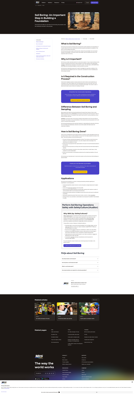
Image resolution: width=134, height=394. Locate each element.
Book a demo (64, 359)
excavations (93, 195)
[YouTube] (45, 373)
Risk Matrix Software (54, 337)
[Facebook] (51, 373)
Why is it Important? (39, 43)
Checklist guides (65, 374)
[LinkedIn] (49, 373)
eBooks (63, 379)
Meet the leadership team (87, 376)
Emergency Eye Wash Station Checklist (91, 337)
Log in (88, 2)
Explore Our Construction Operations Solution (80, 100)
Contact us (84, 359)
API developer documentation (87, 362)
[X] (47, 373)
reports (73, 229)
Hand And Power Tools (88, 342)
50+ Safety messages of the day (73, 331)
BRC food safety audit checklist (89, 331)
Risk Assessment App (55, 342)
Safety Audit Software (55, 331)
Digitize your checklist (86, 364)
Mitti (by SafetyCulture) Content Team (72, 38)
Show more (95, 299)
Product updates (65, 362)
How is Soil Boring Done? (40, 51)
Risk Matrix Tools (54, 334)
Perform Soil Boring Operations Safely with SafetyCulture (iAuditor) (43, 56)
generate (72, 237)
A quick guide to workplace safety (73, 337)
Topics (69, 329)
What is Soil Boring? (39, 41)
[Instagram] (53, 373)
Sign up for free (94, 2)
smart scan (67, 226)
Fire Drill (85, 334)
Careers (83, 372)
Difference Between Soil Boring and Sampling (42, 49)
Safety (43, 5)
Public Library (91, 225)
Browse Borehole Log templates (80, 171)
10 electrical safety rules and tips (73, 334)
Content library (65, 370)
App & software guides (66, 372)
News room (84, 374)
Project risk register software (56, 339)
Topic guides (39, 5)
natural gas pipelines (72, 187)
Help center (84, 357)
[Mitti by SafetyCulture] (37, 3)
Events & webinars (85, 379)
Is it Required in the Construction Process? (43, 46)
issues (94, 234)
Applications (38, 53)
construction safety (90, 218)
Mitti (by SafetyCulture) (68, 215)
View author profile (74, 286)
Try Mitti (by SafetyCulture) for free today (72, 245)
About (83, 370)
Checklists (86, 329)
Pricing (63, 357)
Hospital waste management (89, 339)
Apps (52, 329)
